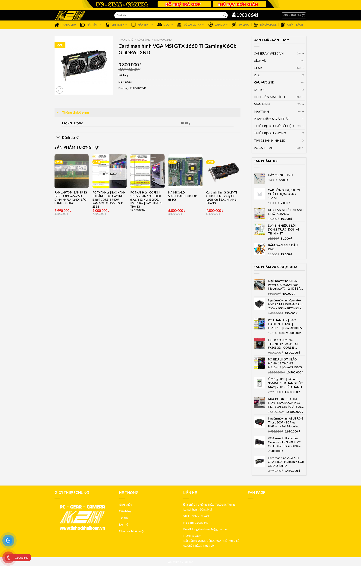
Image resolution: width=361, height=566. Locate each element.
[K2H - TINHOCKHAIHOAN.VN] (70, 15)
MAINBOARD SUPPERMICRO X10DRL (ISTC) (183, 196)
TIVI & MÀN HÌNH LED (269, 140)
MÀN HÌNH (262, 104)
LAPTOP (259, 89)
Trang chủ (125, 39)
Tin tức (124, 518)
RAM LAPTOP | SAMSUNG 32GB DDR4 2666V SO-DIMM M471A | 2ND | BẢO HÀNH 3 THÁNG (71, 198)
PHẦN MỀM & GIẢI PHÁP (272, 118)
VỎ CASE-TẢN (264, 147)
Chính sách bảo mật (131, 531)
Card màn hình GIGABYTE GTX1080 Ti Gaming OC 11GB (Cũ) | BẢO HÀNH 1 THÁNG (221, 198)
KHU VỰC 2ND (264, 82)
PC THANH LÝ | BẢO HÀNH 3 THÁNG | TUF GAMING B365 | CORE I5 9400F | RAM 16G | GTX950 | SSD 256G (109, 199)
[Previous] (55, 196)
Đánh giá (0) (70, 137)
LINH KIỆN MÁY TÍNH (269, 97)
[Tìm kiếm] (224, 15)
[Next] (240, 196)
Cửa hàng (144, 39)
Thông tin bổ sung (75, 112)
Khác (257, 75)
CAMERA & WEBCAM (269, 53)
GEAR (258, 68)
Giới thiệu (125, 504)
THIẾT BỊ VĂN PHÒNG (270, 133)
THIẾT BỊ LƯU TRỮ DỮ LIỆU (274, 126)
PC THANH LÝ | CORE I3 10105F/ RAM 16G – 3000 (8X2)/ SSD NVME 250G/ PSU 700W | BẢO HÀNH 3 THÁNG (145, 199)
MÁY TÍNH (261, 111)
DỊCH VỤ (260, 60)
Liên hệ (123, 524)
